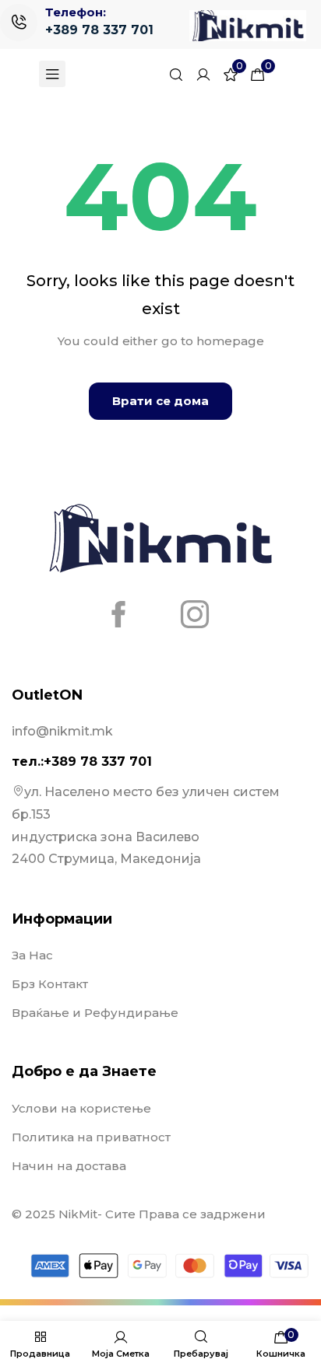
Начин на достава (69, 1165)
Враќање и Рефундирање (95, 1012)
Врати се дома (160, 400)
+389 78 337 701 (99, 30)
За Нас (32, 955)
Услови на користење (81, 1108)
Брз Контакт (50, 983)
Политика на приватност (91, 1137)
